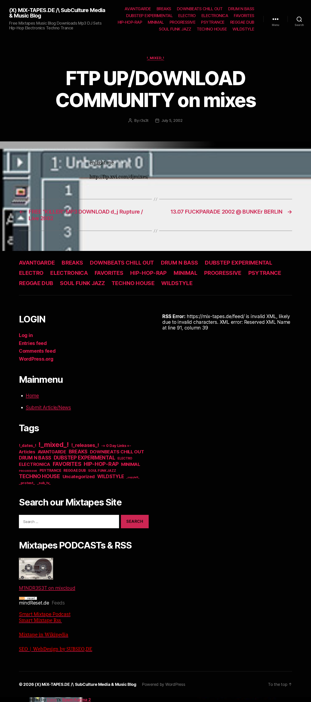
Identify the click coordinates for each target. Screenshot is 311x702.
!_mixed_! (155, 58)
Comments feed (37, 351)
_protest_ (27, 483)
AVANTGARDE (138, 8)
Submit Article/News (48, 407)
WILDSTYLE (243, 29)
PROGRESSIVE (183, 22)
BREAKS (164, 8)
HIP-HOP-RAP (130, 22)
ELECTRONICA (214, 15)
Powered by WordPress (163, 684)
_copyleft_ (132, 477)
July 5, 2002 (172, 120)
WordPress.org (36, 359)
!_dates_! (27, 445)
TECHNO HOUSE (212, 29)
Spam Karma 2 (76, 699)
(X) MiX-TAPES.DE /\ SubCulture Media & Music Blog (57, 13)
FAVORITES (244, 15)
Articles (27, 451)
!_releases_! (85, 445)
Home (32, 395)
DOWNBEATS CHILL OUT (200, 8)
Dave (52, 699)
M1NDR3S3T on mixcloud (47, 588)
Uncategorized (79, 476)
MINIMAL (156, 22)
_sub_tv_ (44, 483)
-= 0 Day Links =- (116, 446)
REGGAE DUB (242, 22)
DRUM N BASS (241, 8)
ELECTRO (187, 15)
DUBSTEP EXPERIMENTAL (149, 15)
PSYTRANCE (212, 22)
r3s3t (144, 120)
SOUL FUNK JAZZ (175, 29)
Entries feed (33, 343)
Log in (26, 335)
